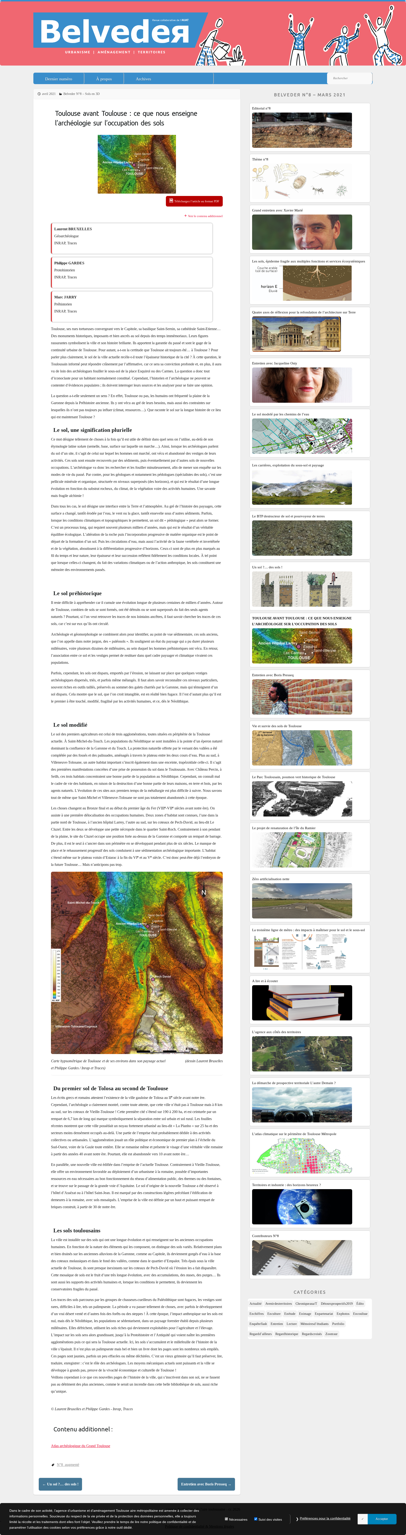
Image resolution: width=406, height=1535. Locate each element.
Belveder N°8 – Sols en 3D (81, 94)
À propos (104, 79)
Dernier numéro (58, 79)
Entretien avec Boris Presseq (206, 1484)
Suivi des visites (270, 1519)
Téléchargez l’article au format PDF (196, 201)
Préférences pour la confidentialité (325, 1518)
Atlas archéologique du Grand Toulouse (80, 1446)
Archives (143, 79)
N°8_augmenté (68, 1465)
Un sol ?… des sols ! (60, 1484)
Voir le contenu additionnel (205, 216)
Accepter (382, 1519)
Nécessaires (238, 1519)
